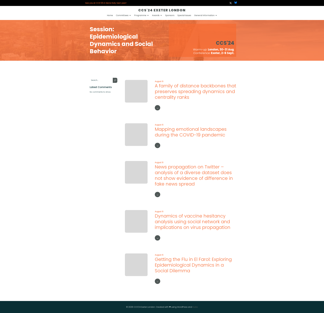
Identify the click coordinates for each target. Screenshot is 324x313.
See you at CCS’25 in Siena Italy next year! (106, 3)
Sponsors (169, 15)
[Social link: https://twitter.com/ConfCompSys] (230, 3)
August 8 (159, 81)
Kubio (195, 307)
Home (110, 15)
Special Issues (184, 15)
